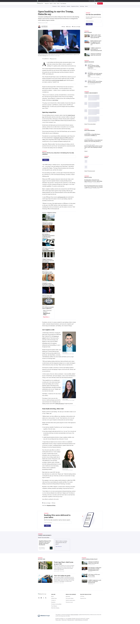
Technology (82, 6)
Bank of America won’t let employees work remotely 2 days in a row (96, 42)
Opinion (51, 3)
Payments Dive (83, 598)
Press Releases (63, 3)
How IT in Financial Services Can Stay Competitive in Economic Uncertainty (93, 186)
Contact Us (53, 600)
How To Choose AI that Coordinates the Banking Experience (94, 67)
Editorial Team (54, 598)
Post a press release (92, 124)
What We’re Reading (55, 607)
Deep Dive (47, 3)
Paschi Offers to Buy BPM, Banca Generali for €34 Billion (92, 135)
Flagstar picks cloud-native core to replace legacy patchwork (96, 36)
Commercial (54, 6)
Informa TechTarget (74, 614)
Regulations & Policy (75, 6)
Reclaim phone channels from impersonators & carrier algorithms (93, 180)
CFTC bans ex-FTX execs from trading (94, 575)
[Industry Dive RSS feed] (46, 598)
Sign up (100, 3)
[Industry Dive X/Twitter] (43, 598)
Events (58, 3)
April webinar (55, 100)
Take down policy (70, 619)
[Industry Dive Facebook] (41, 598)
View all (85, 86)
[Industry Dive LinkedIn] (39, 598)
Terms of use (64, 619)
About (52, 596)
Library (54, 3)
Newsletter (53, 602)
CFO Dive (82, 596)
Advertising (68, 596)
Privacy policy (58, 619)
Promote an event (91, 170)
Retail (59, 6)
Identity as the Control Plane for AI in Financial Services (95, 82)
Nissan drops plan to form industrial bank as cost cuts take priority (93, 140)
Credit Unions (63, 6)
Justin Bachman (44, 26)
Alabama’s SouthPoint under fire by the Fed (96, 54)
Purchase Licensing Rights (56, 604)
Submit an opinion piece (70, 600)
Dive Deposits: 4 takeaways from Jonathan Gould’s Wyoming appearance (94, 569)
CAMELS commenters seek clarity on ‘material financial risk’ (96, 49)
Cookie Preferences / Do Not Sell (81, 619)
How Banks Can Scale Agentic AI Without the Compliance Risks (95, 75)
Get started (59, 546)
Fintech (86, 6)
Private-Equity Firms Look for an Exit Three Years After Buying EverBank (93, 146)
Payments (68, 6)
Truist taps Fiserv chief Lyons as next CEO (63, 563)
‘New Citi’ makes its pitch (62, 576)
